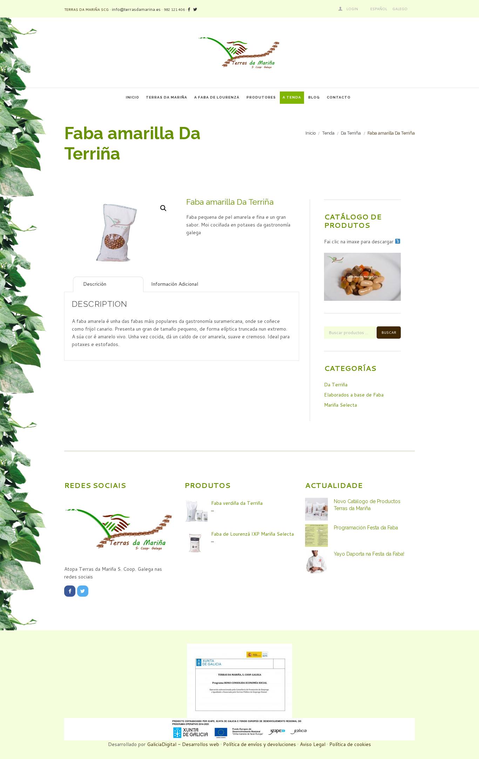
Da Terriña (351, 133)
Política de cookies (350, 744)
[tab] (108, 284)
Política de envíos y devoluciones (259, 744)
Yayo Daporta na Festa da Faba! (369, 554)
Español (378, 8)
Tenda (328, 133)
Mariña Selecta (340, 404)
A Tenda (292, 97)
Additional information (223, 283)
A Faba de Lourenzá (217, 97)
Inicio (132, 97)
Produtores (261, 97)
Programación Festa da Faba (366, 527)
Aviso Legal (312, 744)
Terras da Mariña (166, 97)
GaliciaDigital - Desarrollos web (183, 744)
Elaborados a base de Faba (354, 394)
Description (119, 283)
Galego (399, 8)
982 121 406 (174, 9)
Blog (314, 97)
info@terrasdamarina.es (136, 9)
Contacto (339, 97)
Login (352, 8)
